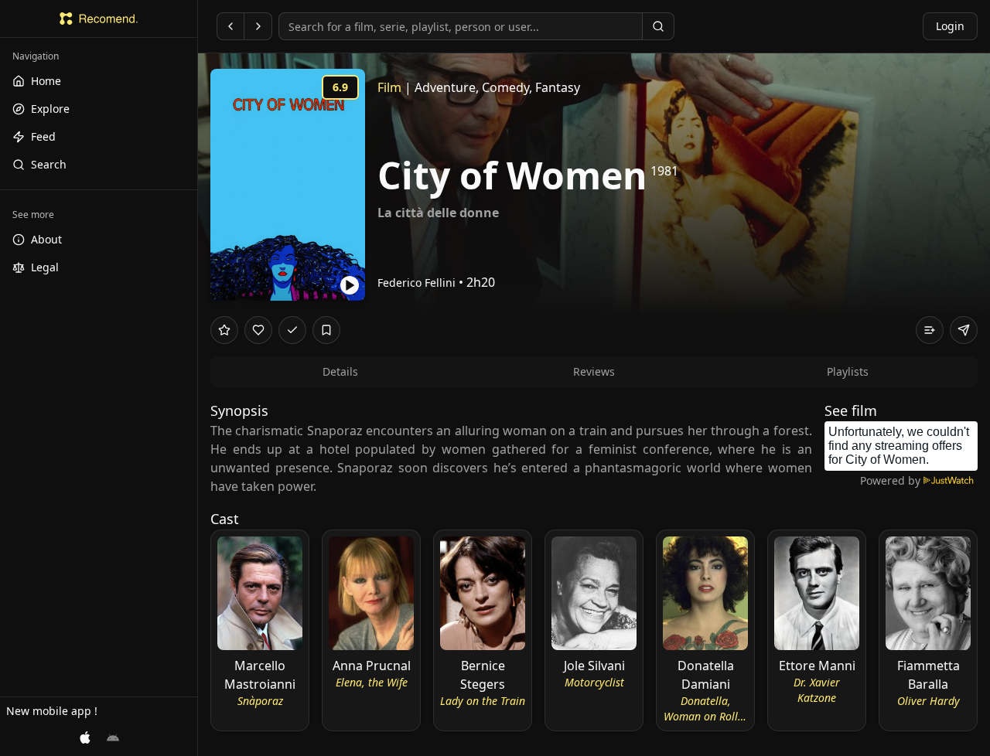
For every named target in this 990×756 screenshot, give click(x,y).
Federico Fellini (416, 282)
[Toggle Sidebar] (197, 378)
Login (950, 26)
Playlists (848, 371)
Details (340, 371)
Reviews (594, 371)
